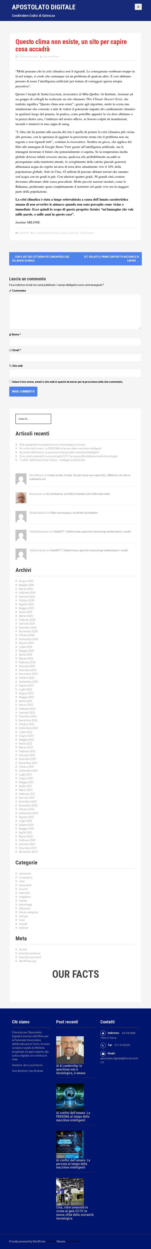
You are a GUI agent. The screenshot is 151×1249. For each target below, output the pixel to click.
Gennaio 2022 (27, 755)
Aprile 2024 (25, 654)
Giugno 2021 (26, 778)
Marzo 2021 (26, 790)
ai (34, 233)
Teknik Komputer (39, 531)
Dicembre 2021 (28, 759)
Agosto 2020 (26, 817)
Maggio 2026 (26, 585)
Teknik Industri (37, 550)
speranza (74, 233)
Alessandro (36, 494)
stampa (23, 916)
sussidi (23, 923)
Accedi (23, 949)
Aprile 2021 (25, 786)
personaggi (25, 904)
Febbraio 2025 (27, 619)
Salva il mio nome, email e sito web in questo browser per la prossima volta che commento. (67, 381)
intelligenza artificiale (47, 233)
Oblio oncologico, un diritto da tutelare (74, 512)
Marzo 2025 (26, 615)
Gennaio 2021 (27, 797)
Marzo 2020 (26, 836)
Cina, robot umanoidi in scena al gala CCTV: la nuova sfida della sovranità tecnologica (68, 456)
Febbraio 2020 (27, 840)
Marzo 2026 (26, 588)
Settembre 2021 (28, 770)
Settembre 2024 (28, 639)
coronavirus (26, 877)
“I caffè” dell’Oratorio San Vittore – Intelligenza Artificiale (52, 460)
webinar (23, 927)
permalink (88, 233)
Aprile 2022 (25, 743)
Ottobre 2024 (26, 635)
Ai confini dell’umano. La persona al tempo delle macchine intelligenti (59, 452)
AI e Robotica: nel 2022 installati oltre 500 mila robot (78, 494)
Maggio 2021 (26, 782)
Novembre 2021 (28, 762)
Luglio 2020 (25, 820)
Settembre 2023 (28, 681)
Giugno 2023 (26, 693)
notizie (23, 900)
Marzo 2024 (26, 658)
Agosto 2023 (26, 685)
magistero (25, 896)
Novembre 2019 (28, 851)
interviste (24, 892)
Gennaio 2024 (27, 666)
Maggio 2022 (26, 739)
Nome (16, 334)
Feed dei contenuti (29, 953)
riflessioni (24, 908)
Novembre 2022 (28, 720)
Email (17, 350)
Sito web (17, 365)
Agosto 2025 (26, 604)
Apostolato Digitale (43, 7)
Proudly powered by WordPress (27, 1241)
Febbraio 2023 (27, 708)
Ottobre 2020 (26, 809)
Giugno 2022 (26, 735)
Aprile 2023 (25, 701)
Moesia (61, 1241)
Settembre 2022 (28, 728)
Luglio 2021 (25, 774)
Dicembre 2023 (28, 670)
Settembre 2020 (28, 813)
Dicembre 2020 (28, 801)
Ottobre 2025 (26, 600)
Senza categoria (28, 912)
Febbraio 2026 (27, 592)
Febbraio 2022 (27, 751)
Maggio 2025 (26, 608)
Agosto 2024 (26, 643)
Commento (19, 290)
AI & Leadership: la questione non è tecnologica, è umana (52, 444)
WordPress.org (27, 961)
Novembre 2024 (28, 631)
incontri (23, 889)
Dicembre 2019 (28, 848)
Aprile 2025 (25, 612)
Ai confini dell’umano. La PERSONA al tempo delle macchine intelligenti (60, 448)
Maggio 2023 (26, 697)
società (64, 233)
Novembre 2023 (28, 673)
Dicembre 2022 (28, 716)
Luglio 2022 (25, 732)
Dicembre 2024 (28, 627)
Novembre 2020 (28, 805)
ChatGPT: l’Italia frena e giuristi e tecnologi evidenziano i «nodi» (92, 531)
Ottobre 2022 (26, 724)
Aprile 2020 (25, 832)
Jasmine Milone (50, 56)
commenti (23, 233)
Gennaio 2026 (27, 596)
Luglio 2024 (25, 646)
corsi (21, 881)
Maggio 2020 (26, 828)
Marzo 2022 (26, 747)
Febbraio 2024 (27, 662)
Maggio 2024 (26, 650)
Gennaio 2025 (27, 623)
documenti (25, 885)
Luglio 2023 (25, 689)
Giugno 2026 (26, 581)
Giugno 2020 (26, 824)
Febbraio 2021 (27, 793)
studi (22, 920)
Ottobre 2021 (26, 766)
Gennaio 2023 (27, 712)
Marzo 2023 (26, 704)
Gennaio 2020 (27, 844)
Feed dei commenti (30, 957)
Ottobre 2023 (26, 677)
